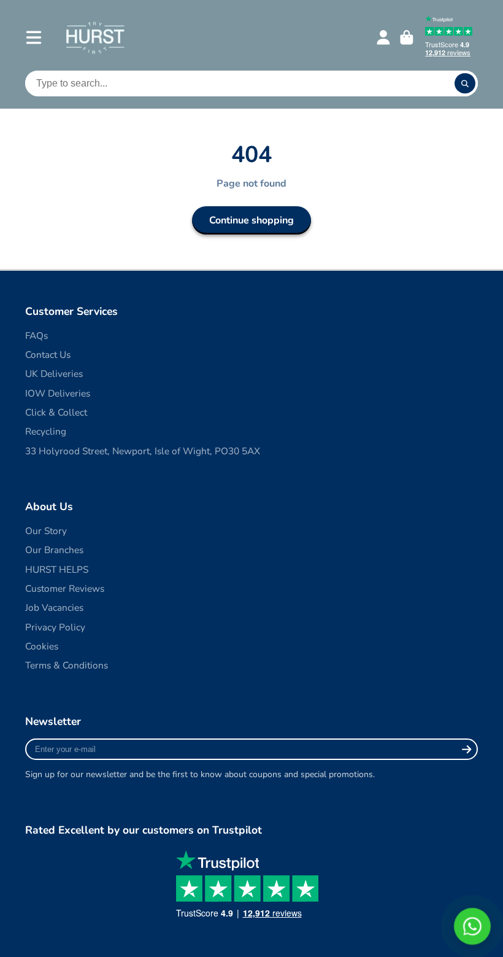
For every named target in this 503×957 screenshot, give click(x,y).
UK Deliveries (54, 373)
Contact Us (48, 354)
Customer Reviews (64, 588)
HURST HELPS (56, 569)
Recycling (45, 431)
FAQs (36, 335)
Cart (406, 37)
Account (383, 37)
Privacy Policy (55, 627)
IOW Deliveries (57, 393)
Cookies (41, 646)
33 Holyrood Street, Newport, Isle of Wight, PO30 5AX (142, 450)
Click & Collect (56, 412)
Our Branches (54, 549)
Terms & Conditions (66, 665)
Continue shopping (251, 220)
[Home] (95, 37)
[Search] (465, 83)
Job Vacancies (54, 607)
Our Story (46, 530)
